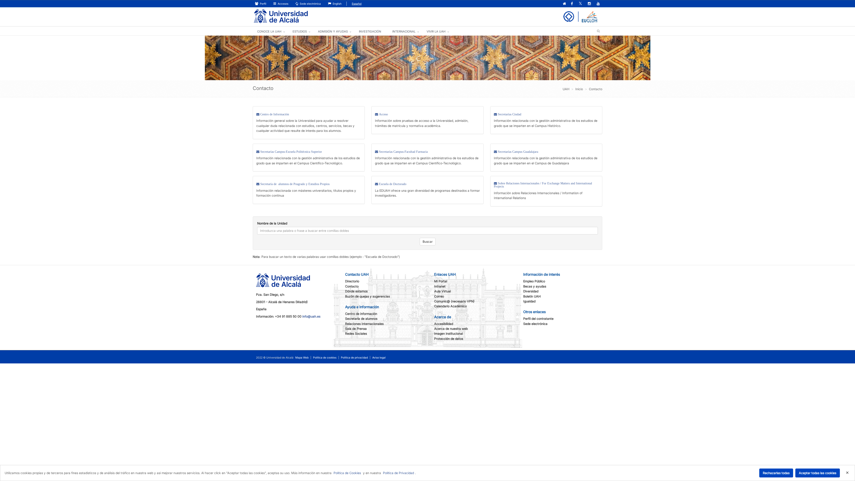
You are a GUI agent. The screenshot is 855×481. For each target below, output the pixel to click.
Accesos (282, 3)
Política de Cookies (347, 473)
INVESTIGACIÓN (370, 31)
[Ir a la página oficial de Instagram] (589, 4)
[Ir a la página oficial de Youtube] (598, 4)
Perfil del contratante (538, 318)
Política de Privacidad (398, 473)
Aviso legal (379, 357)
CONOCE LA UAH (269, 31)
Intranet (440, 286)
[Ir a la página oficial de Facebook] (572, 4)
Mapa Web (302, 357)
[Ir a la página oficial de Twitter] (580, 4)
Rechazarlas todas (776, 473)
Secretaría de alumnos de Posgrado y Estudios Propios (294, 183)
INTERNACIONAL (403, 31)
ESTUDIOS (300, 31)
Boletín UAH (532, 296)
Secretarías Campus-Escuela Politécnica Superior (290, 151)
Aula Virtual (442, 291)
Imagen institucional (448, 333)
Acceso (383, 114)
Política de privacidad (354, 357)
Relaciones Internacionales (364, 324)
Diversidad (530, 291)
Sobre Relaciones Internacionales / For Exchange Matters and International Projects (543, 185)
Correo (439, 296)
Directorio (352, 281)
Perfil (262, 3)
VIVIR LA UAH (436, 31)
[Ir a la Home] (281, 16)
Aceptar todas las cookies (817, 473)
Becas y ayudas (534, 286)
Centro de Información (274, 114)
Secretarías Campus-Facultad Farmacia (403, 151)
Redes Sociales (356, 333)
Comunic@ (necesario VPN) (454, 301)
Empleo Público (534, 281)
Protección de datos (448, 338)
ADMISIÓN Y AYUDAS (333, 31)
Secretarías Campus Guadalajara (517, 151)
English (337, 3)
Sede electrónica (310, 3)
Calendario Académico (450, 306)
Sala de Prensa (356, 328)
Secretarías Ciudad (509, 114)
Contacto (351, 286)
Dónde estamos (356, 291)
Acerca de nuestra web (451, 328)
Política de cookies (324, 357)
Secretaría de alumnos (361, 318)
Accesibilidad (443, 324)
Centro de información (361, 314)
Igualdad (529, 301)
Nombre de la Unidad (272, 223)
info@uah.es (311, 316)
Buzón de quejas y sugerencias (367, 296)
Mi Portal (440, 281)
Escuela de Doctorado (392, 183)
